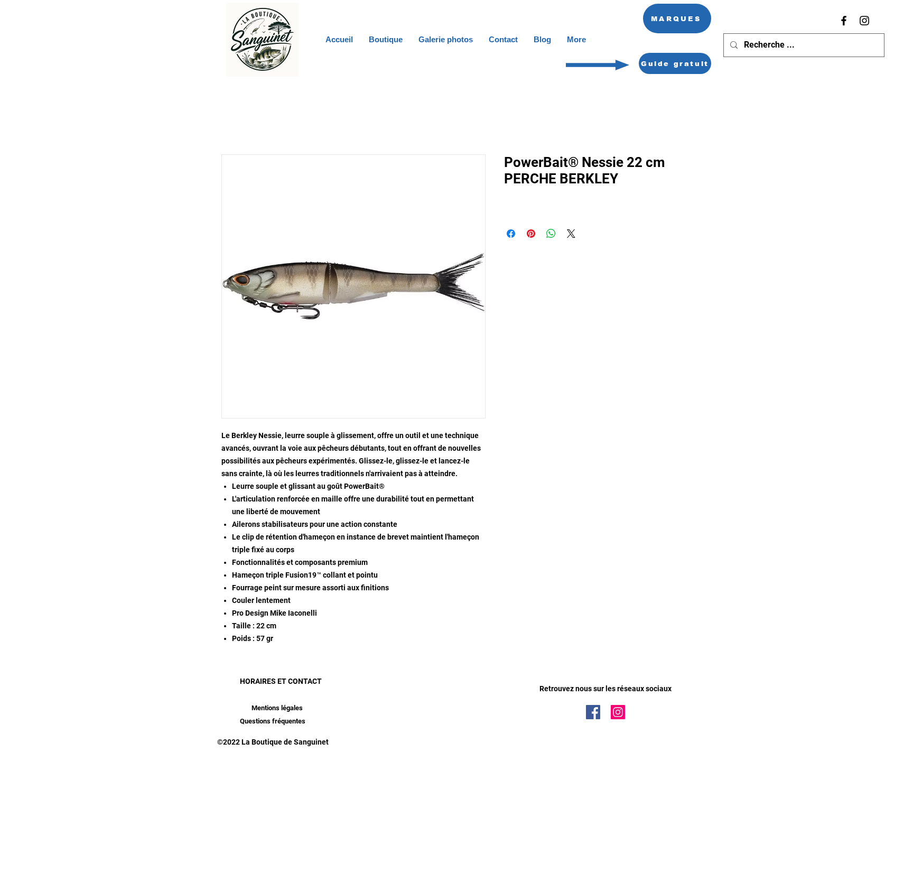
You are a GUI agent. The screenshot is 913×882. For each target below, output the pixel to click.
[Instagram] (864, 20)
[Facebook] (843, 20)
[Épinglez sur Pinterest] (531, 233)
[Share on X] (571, 233)
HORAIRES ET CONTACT (281, 681)
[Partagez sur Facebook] (511, 233)
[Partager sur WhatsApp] (551, 233)
